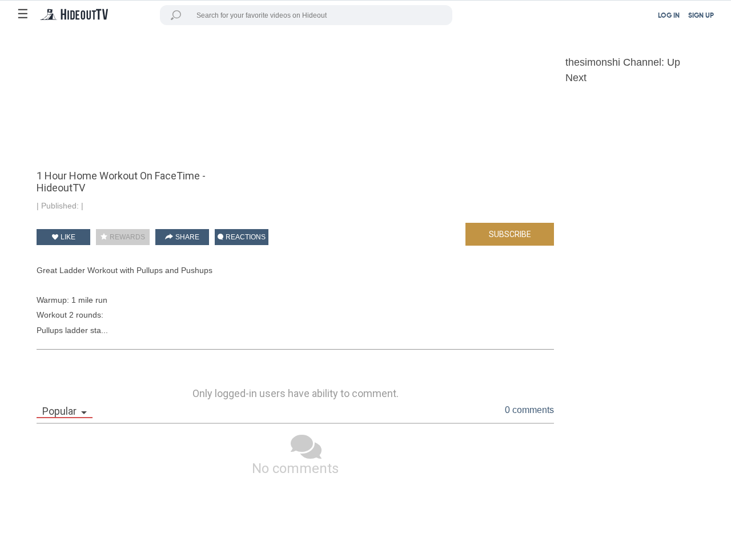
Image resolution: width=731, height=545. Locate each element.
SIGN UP (701, 16)
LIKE (67, 237)
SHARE (186, 237)
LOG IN (669, 16)
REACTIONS (245, 237)
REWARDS (126, 237)
